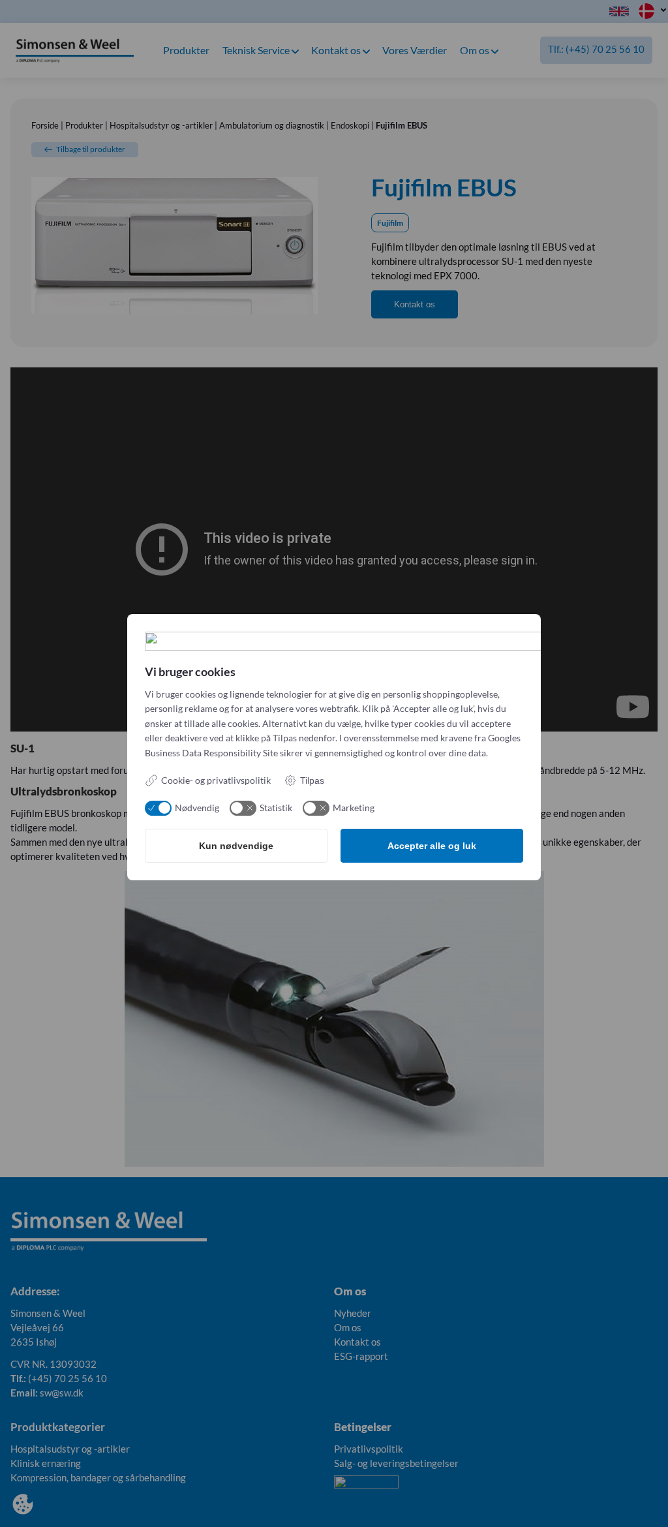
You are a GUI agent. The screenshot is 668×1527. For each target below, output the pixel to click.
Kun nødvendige (236, 846)
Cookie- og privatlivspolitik (216, 780)
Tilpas (312, 780)
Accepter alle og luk (431, 846)
